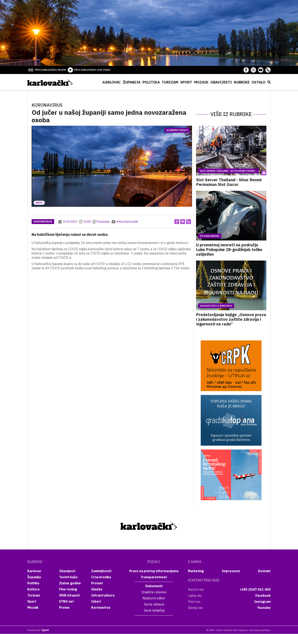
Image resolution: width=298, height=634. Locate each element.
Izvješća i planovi (153, 592)
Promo (64, 607)
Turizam (170, 82)
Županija (131, 82)
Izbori (96, 601)
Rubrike (242, 82)
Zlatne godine (70, 583)
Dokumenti (153, 586)
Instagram (262, 602)
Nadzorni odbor (154, 598)
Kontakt (264, 571)
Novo (39, 202)
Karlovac (112, 82)
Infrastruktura (102, 595)
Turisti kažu (68, 577)
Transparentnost (154, 577)
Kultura (33, 589)
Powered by (38, 630)
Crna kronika (101, 577)
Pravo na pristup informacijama (153, 571)
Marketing (196, 571)
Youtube (264, 608)
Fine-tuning (68, 589)
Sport (186, 82)
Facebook (263, 595)
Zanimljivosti (101, 571)
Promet (97, 583)
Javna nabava (154, 604)
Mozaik (201, 82)
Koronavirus (43, 221)
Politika (151, 82)
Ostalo (258, 82)
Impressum (231, 571)
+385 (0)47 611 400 (255, 589)
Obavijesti (221, 82)
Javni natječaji (154, 610)
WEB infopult (69, 595)
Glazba (96, 589)
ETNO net (66, 601)
